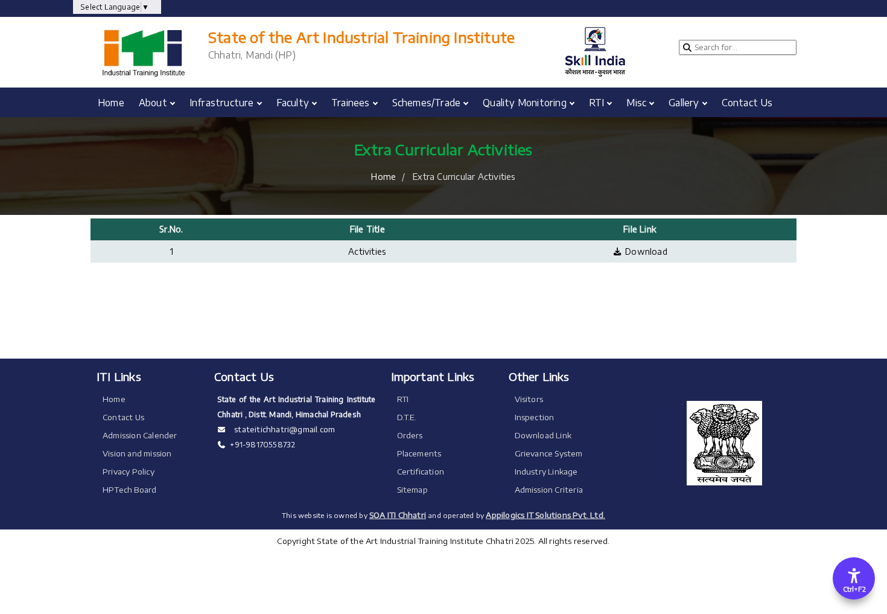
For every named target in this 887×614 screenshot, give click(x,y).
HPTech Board (129, 489)
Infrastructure (221, 102)
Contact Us (747, 102)
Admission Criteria (549, 489)
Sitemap (412, 489)
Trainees (350, 102)
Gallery (684, 102)
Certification (421, 471)
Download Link (543, 435)
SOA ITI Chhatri (397, 515)
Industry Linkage (546, 471)
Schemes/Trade (426, 102)
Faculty (292, 102)
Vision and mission (137, 453)
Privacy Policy (128, 471)
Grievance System (549, 453)
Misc (636, 102)
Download (645, 251)
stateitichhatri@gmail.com (283, 429)
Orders (410, 435)
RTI (597, 102)
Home (111, 102)
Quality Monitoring (525, 102)
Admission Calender (140, 435)
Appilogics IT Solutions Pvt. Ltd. (545, 515)
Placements (419, 453)
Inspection (535, 417)
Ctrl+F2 (854, 589)
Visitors (529, 399)
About (153, 102)
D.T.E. (407, 417)
